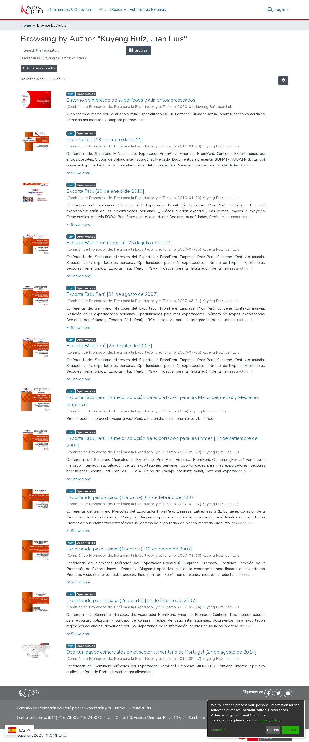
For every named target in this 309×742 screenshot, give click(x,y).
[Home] (32, 9)
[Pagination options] (283, 80)
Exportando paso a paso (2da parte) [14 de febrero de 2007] (131, 600)
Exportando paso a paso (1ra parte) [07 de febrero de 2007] (131, 497)
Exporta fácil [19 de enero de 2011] (104, 139)
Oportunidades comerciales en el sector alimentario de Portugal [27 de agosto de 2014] (161, 652)
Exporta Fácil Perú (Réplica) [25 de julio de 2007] (119, 242)
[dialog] (256, 718)
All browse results (40, 68)
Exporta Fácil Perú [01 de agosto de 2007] (112, 294)
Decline (273, 730)
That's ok (290, 730)
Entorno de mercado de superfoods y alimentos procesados (130, 100)
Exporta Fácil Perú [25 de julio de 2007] (109, 346)
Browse (140, 50)
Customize (219, 730)
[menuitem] (112, 10)
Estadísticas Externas (148, 9)
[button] (78, 173)
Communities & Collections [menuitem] (70, 9)
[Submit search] (270, 10)
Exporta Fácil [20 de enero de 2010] (105, 191)
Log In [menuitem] (280, 9)
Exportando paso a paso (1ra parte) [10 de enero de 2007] (129, 549)
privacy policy (270, 720)
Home (26, 25)
